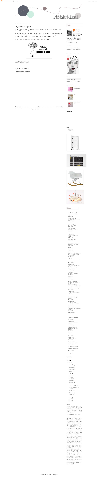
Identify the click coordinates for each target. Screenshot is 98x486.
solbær (80, 454)
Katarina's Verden (72, 327)
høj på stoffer (75, 432)
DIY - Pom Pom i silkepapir (77, 88)
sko (74, 453)
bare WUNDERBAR (72, 239)
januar (71, 394)
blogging (22, 62)
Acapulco (68, 406)
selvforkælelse (78, 451)
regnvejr (68, 451)
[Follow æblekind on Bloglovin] (73, 73)
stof (72, 457)
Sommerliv (70, 309)
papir (80, 447)
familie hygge (71, 423)
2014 (69, 362)
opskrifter (74, 446)
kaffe (68, 436)
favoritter (76, 424)
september (71, 369)
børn (80, 411)
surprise (68, 459)
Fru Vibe (70, 272)
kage (71, 436)
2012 (69, 397)
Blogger (55, 474)
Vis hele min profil (72, 42)
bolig (80, 410)
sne (81, 453)
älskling (71, 463)
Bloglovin (27, 62)
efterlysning (78, 419)
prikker (73, 450)
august (71, 371)
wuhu (67, 463)
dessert (80, 418)
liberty (77, 440)
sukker (80, 457)
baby (76, 407)
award (73, 407)
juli (70, 373)
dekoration (70, 418)
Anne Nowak (71, 350)
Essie (71, 421)
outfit (80, 446)
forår (68, 425)
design (76, 418)
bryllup (68, 411)
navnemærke (69, 445)
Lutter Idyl (71, 337)
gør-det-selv (76, 431)
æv (73, 463)
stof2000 (76, 457)
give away (78, 428)
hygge (70, 432)
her (29, 39)
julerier (80, 434)
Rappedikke (71, 321)
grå (74, 429)
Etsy (74, 421)
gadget (68, 428)
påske (81, 450)
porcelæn (68, 450)
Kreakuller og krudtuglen (74, 308)
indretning (76, 433)
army (71, 407)
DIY (67, 419)
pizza (75, 449)
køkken (68, 440)
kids (75, 436)
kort (74, 437)
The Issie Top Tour (73, 244)
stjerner (68, 457)
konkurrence (69, 437)
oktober (71, 367)
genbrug (71, 428)
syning (75, 459)
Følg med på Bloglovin (74, 385)
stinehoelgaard (72, 224)
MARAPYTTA (70, 247)
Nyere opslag (18, 106)
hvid (67, 432)
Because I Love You (73, 273)
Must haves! (71, 130)
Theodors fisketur (72, 334)
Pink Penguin (71, 228)
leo (70, 440)
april (70, 378)
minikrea (80, 442)
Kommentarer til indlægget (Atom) (29, 109)
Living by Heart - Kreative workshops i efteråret (73, 303)
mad (77, 441)
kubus (81, 438)
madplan (80, 441)
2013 (69, 364)
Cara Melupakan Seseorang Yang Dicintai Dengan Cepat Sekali (74, 254)
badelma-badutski (72, 212)
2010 (69, 400)
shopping (69, 453)
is (81, 433)
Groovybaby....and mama (74, 243)
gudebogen (78, 429)
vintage (77, 462)
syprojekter (79, 459)
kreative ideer (74, 438)
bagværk (69, 408)
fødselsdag (72, 426)
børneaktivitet (70, 412)
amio (77, 406)
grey (72, 429)
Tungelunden (71, 301)
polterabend (79, 449)
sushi (72, 459)
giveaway (68, 429)
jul (76, 434)
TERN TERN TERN (72, 225)
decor (81, 417)
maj (70, 377)
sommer (72, 456)
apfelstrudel (71, 312)
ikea (81, 432)
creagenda (70, 353)
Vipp (81, 462)
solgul (68, 456)
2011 (69, 399)
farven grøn (70, 424)
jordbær (68, 434)
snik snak (71, 455)
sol (77, 454)
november (71, 365)
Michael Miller (73, 442)
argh (68, 407)
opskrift (68, 446)
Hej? (69, 318)
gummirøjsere (70, 431)
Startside (70, 129)
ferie (81, 424)
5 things (70, 298)
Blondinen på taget (73, 297)
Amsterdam (70, 313)
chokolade (80, 414)
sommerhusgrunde (78, 456)
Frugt (68, 426)
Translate (78, 81)
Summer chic (72, 390)
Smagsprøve (71, 248)
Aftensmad (73, 406)
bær (74, 411)
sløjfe (78, 453)
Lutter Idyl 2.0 (72, 338)
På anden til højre (73, 346)
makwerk (70, 258)
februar (71, 392)
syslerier (71, 461)
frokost (80, 425)
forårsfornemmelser (74, 425)
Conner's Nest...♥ (72, 281)
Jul (75, 94)
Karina (69, 332)
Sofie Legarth (71, 291)
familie (78, 421)
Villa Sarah (71, 264)
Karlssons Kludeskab (73, 317)
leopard (73, 440)
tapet (77, 461)
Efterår (68, 421)
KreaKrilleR (71, 252)
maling (68, 442)
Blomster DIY (72, 382)
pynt (77, 450)
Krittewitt (71, 234)
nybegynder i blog (78, 445)
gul (81, 429)
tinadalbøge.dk (72, 218)
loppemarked (73, 441)
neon (73, 445)
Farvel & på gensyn (73, 343)
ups (71, 462)
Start (39, 106)
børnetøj (70, 414)
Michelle (77, 29)
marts (70, 380)
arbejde (80, 406)
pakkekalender (70, 447)
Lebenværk (70, 276)
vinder (73, 462)
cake (76, 414)
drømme (72, 419)
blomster (74, 410)
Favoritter (71, 384)
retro (73, 451)
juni (70, 375)
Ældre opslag (60, 106)
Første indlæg (79, 426)
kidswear (80, 436)
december (74, 417)
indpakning (69, 433)
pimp (72, 449)
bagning (80, 407)
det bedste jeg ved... (73, 348)
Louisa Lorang (71, 341)
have (81, 431)
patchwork (69, 449)
